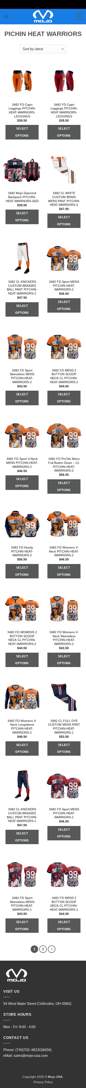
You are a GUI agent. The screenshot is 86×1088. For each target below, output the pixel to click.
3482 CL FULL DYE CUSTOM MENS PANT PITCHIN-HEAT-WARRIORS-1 (64, 726)
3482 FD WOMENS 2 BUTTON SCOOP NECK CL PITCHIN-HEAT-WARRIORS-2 (22, 638)
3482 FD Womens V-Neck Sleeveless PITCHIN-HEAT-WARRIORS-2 (64, 638)
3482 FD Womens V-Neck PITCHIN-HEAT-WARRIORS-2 (64, 551)
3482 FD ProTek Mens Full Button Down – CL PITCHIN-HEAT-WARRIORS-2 (64, 464)
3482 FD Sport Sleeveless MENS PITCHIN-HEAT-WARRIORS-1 (22, 903)
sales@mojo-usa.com (31, 1055)
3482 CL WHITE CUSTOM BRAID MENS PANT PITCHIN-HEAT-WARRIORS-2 (64, 199)
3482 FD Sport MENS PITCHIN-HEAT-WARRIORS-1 (64, 813)
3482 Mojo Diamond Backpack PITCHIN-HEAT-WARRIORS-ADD (22, 197)
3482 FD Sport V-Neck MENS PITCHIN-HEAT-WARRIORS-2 (22, 462)
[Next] (51, 949)
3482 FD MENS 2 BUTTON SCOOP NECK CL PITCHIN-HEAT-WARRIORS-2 (64, 376)
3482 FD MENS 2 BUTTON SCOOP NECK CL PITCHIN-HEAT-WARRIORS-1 (64, 903)
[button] (6, 16)
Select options (22, 132)
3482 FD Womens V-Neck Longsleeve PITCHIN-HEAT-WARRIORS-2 (22, 726)
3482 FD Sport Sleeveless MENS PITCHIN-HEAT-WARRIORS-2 (22, 376)
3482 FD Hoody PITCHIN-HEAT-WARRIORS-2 (22, 551)
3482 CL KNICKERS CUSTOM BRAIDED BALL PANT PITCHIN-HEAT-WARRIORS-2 (22, 287)
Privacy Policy (43, 1082)
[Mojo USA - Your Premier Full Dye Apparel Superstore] (43, 16)
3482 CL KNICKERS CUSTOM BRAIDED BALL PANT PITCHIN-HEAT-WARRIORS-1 (22, 815)
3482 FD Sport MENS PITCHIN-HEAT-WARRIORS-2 (64, 285)
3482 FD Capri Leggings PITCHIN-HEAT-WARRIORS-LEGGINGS (22, 110)
